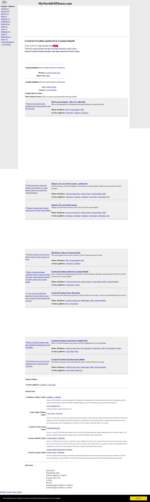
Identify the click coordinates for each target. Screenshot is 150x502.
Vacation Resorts (7, 42)
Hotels (4, 27)
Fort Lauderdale (86, 348)
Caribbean (77, 113)
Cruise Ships (93, 197)
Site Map (3, 492)
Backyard (5, 11)
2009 (47, 76)
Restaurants (78, 370)
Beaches (5, 14)
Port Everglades (110, 348)
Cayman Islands (51, 90)
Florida (118, 348)
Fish (108, 197)
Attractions (69, 113)
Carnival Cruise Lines (53, 73)
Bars (67, 304)
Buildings (5, 19)
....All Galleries (6, 44)
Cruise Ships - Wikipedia (55, 413)
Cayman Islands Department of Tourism (59, 449)
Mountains (5, 32)
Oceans (77, 285)
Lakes (4, 29)
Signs (4, 39)
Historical (5, 24)
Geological (84, 113)
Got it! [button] (138, 498)
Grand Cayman (51, 87)
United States (85, 300)
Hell (67, 109)
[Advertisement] (76, 21)
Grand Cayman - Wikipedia (55, 452)
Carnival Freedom (112, 282)
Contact (9, 492)
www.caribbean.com (53, 406)
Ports (76, 351)
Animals (5, 9)
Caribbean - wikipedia (54, 397)
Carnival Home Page (53, 428)
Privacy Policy (17, 492)
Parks (4, 34)
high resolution (43, 46)
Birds (4, 16)
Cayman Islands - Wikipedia (56, 438)
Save (56, 46)
